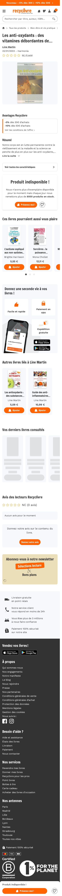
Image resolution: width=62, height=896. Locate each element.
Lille (4, 814)
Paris (5, 806)
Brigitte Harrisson (14, 257)
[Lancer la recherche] (54, 19)
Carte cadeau (9, 788)
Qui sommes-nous (12, 667)
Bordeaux (7, 819)
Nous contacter (11, 753)
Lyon (5, 823)
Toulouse (7, 835)
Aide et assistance (12, 737)
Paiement (7, 749)
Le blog (6, 679)
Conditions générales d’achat (18, 700)
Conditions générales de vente (19, 696)
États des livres (10, 741)
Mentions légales (11, 708)
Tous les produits (17, 28)
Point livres (8, 780)
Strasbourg (8, 831)
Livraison (7, 745)
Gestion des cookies (13, 712)
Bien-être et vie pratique (42, 28)
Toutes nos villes (11, 839)
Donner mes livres (12, 772)
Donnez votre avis (29, 542)
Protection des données (15, 704)
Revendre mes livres (13, 768)
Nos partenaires (11, 692)
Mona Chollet (40, 257)
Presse (6, 688)
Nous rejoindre (10, 683)
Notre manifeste (11, 675)
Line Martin (8, 47)
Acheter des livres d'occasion (18, 792)
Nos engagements (12, 671)
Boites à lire (9, 784)
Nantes (6, 827)
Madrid (6, 810)
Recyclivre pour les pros (15, 776)
